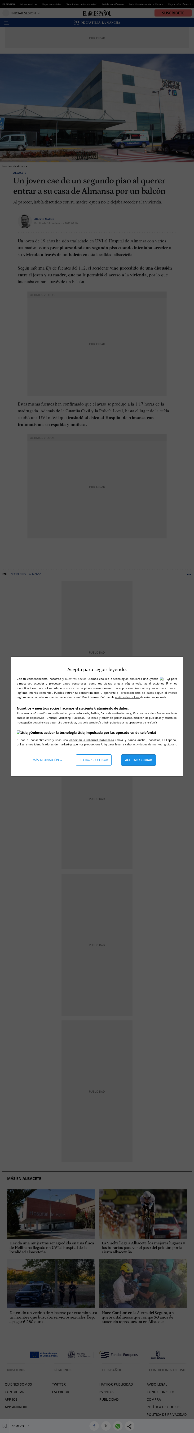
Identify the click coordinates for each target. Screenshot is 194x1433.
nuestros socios (75, 679)
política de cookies (127, 697)
